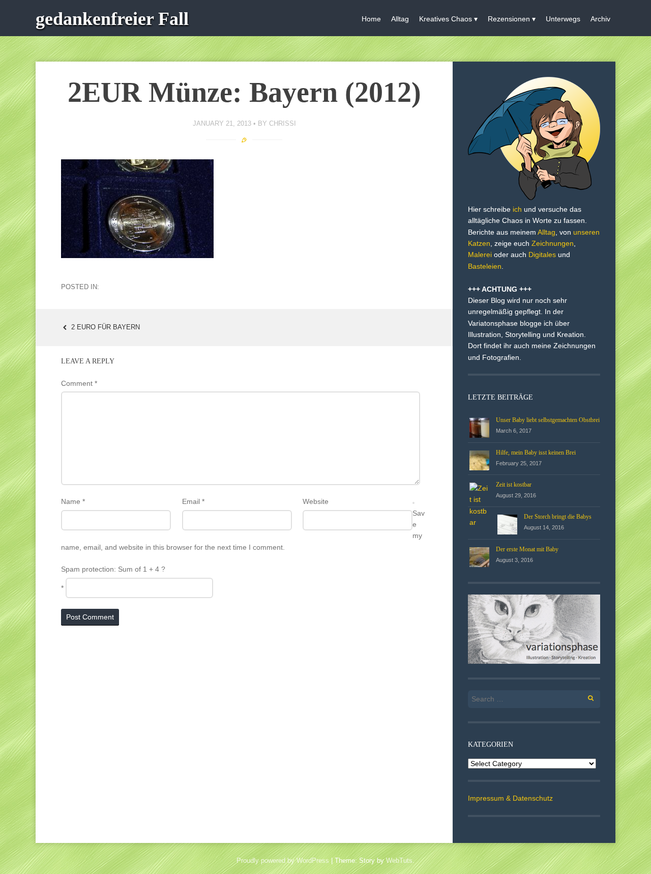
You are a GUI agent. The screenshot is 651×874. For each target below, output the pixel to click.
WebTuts (399, 860)
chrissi (282, 123)
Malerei (480, 254)
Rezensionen (509, 19)
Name (73, 501)
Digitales (542, 254)
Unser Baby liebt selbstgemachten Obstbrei (548, 420)
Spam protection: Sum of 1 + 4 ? (113, 569)
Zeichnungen (552, 243)
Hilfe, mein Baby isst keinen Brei (536, 452)
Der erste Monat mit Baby (527, 549)
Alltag (400, 19)
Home (371, 19)
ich (517, 209)
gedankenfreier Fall (112, 19)
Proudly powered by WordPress (282, 860)
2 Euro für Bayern (104, 327)
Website (316, 501)
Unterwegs (563, 19)
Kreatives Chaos (445, 19)
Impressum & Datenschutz (510, 798)
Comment (79, 383)
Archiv (600, 19)
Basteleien (484, 266)
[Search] (585, 696)
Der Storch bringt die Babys (557, 516)
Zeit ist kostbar (513, 484)
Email (193, 501)
